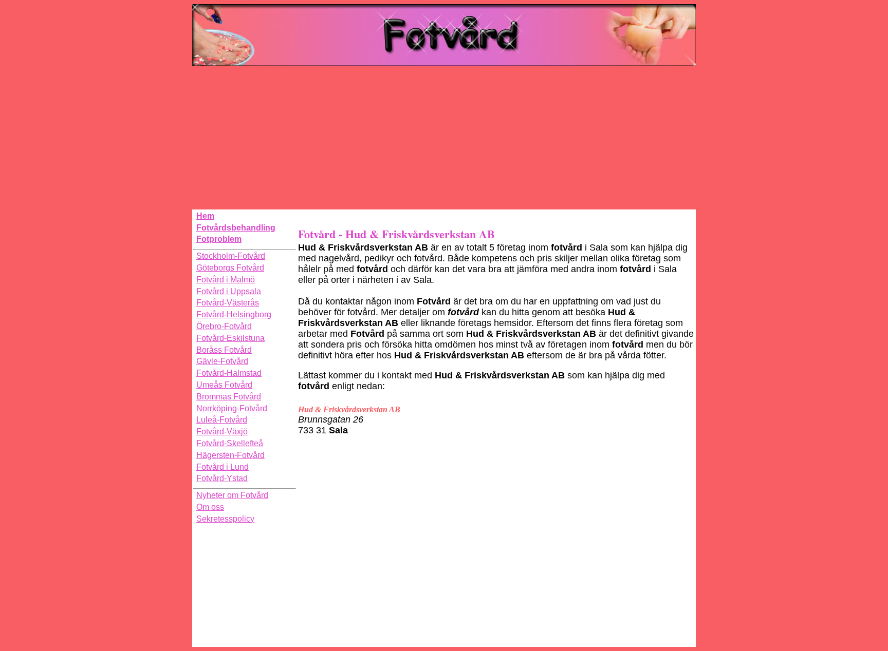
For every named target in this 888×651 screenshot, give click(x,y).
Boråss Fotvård (224, 350)
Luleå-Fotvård (221, 419)
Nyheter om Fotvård (232, 495)
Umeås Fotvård (224, 384)
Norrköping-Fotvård (231, 408)
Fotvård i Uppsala (228, 291)
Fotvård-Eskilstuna (230, 338)
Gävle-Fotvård (222, 361)
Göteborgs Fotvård (230, 267)
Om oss (210, 507)
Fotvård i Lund (222, 467)
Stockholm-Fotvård (230, 256)
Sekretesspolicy (225, 518)
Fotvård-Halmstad (229, 373)
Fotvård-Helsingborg (233, 314)
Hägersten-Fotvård (230, 455)
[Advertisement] (444, 137)
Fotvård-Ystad (222, 478)
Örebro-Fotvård (224, 326)
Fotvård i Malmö (225, 279)
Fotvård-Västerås (227, 302)
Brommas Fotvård (228, 396)
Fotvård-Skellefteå (229, 443)
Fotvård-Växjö (222, 431)
